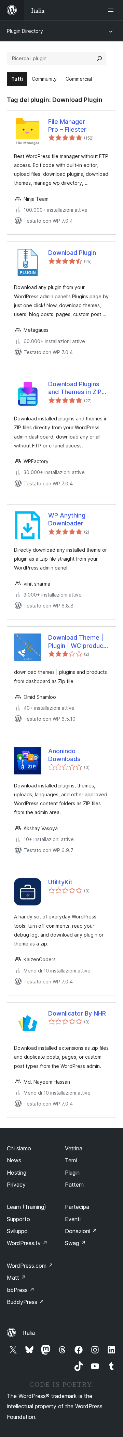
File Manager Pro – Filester (67, 125)
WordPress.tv (27, 1243)
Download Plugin (72, 252)
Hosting (16, 1172)
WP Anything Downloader (66, 519)
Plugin (72, 1172)
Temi (71, 1160)
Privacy (16, 1184)
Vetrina (73, 1148)
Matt (16, 1277)
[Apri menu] (112, 10)
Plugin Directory (25, 31)
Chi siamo (19, 1148)
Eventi (73, 1219)
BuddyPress (25, 1301)
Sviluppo (17, 1231)
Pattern (74, 1184)
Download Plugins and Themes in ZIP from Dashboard (74, 388)
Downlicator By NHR (77, 1013)
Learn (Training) (26, 1206)
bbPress (21, 1289)
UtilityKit (60, 882)
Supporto (18, 1219)
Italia (29, 1332)
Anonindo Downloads (64, 754)
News (14, 1160)
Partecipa (77, 1206)
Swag (75, 1243)
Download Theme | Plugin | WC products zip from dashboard (78, 642)
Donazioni (81, 1231)
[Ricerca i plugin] (99, 58)
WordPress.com (30, 1265)
